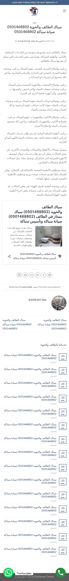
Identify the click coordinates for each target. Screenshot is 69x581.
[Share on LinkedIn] (19, 275)
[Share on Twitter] (37, 275)
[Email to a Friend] (31, 275)
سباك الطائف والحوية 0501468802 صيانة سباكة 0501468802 (52, 324)
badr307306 (24, 41)
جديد (34, 22)
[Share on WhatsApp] (49, 275)
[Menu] (64, 11)
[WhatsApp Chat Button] (8, 573)
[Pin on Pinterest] (25, 275)
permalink (27, 287)
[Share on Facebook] (43, 275)
